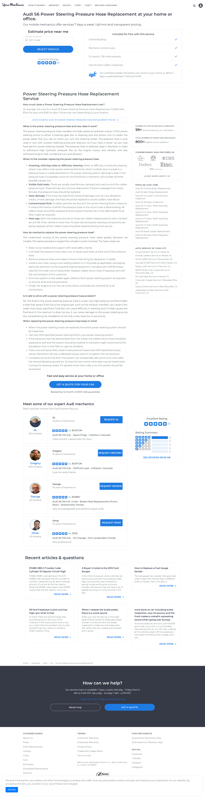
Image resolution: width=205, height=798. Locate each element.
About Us (28, 738)
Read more (61, 594)
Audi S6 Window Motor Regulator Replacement (152, 236)
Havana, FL (164, 276)
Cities (26, 755)
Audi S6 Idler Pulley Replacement (151, 192)
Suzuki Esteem (142, 252)
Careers (27, 751)
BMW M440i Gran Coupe (147, 270)
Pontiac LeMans (143, 255)
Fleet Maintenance (33, 746)
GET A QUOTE (129, 707)
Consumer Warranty (88, 738)
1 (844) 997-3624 (89, 699)
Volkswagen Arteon (144, 290)
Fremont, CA (164, 266)
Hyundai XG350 (142, 263)
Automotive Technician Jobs (146, 738)
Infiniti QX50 (141, 259)
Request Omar (111, 522)
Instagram (137, 767)
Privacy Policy (84, 746)
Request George (111, 486)
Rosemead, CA (165, 259)
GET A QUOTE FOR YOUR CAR (75, 384)
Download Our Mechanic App (147, 742)
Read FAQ (75, 707)
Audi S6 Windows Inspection (149, 202)
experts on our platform (157, 142)
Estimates (28, 764)
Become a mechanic (106, 5)
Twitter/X (136, 762)
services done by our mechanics (158, 130)
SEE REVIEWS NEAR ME (157, 457)
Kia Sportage (141, 276)
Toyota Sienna (142, 286)
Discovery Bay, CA (144, 273)
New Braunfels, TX (168, 286)
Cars (25, 760)
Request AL (111, 419)
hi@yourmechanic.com (112, 699)
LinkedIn (136, 758)
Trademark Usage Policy (90, 751)
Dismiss (12, 789)
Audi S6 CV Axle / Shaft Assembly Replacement (151, 207)
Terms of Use (84, 755)
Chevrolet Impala (143, 280)
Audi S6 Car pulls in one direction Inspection (151, 197)
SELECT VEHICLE (48, 49)
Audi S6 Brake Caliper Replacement (152, 231)
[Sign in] (200, 5)
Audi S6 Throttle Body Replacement (153, 188)
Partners (27, 773)
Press (26, 742)
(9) (58, 62)
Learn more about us (157, 176)
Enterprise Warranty (87, 742)
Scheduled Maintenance (35, 768)
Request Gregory (110, 453)
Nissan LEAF (141, 266)
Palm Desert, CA (169, 263)
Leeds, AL (164, 252)
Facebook (137, 754)
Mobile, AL (166, 255)
